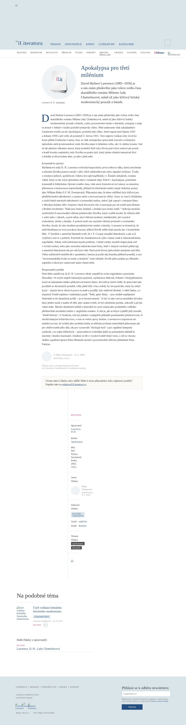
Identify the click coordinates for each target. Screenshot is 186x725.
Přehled (66, 53)
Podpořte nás (49, 687)
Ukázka (119, 53)
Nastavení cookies (24, 698)
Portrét (91, 53)
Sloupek (132, 53)
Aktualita (52, 53)
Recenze (22, 53)
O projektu (21, 687)
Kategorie (126, 44)
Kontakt (74, 687)
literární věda (41, 617)
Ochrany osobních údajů (159, 701)
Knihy (90, 44)
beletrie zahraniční (77, 515)
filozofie (76, 548)
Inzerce (63, 687)
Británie (82, 526)
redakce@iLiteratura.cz (74, 384)
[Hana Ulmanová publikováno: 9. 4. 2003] (74, 490)
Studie (79, 53)
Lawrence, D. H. (76, 430)
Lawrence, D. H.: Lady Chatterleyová (38, 648)
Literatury (107, 44)
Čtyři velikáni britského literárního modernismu (47, 609)
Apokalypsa (77, 441)
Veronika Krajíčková (42, 621)
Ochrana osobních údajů (27, 695)
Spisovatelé (73, 44)
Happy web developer (46, 713)
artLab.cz (25, 713)
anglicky (83, 521)
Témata (55, 44)
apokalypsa (77, 543)
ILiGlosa (145, 53)
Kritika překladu (105, 54)
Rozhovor (36, 53)
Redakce (34, 687)
